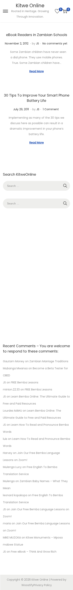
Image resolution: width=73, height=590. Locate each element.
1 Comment (51, 109)
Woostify (27, 585)
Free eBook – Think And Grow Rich (33, 552)
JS (37, 43)
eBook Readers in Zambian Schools (36, 34)
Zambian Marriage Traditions (48, 361)
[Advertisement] (36, 275)
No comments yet (54, 43)
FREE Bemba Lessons (24, 382)
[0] (57, 11)
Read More (36, 71)
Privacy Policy (42, 585)
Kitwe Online (30, 5)
